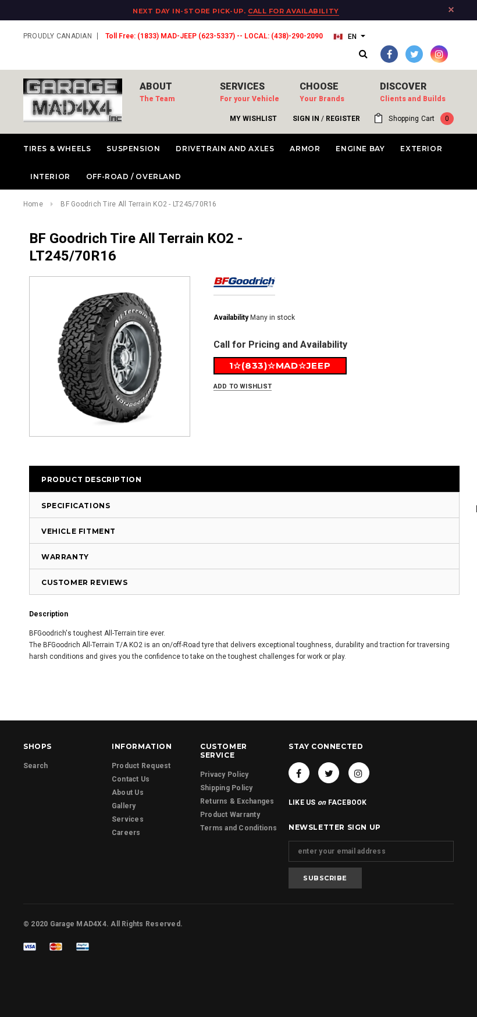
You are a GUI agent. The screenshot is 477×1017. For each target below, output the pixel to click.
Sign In (306, 119)
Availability (230, 317)
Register (343, 119)
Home (33, 204)
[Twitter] (414, 54)
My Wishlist (253, 119)
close (451, 9)
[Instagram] (439, 54)
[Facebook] (389, 54)
